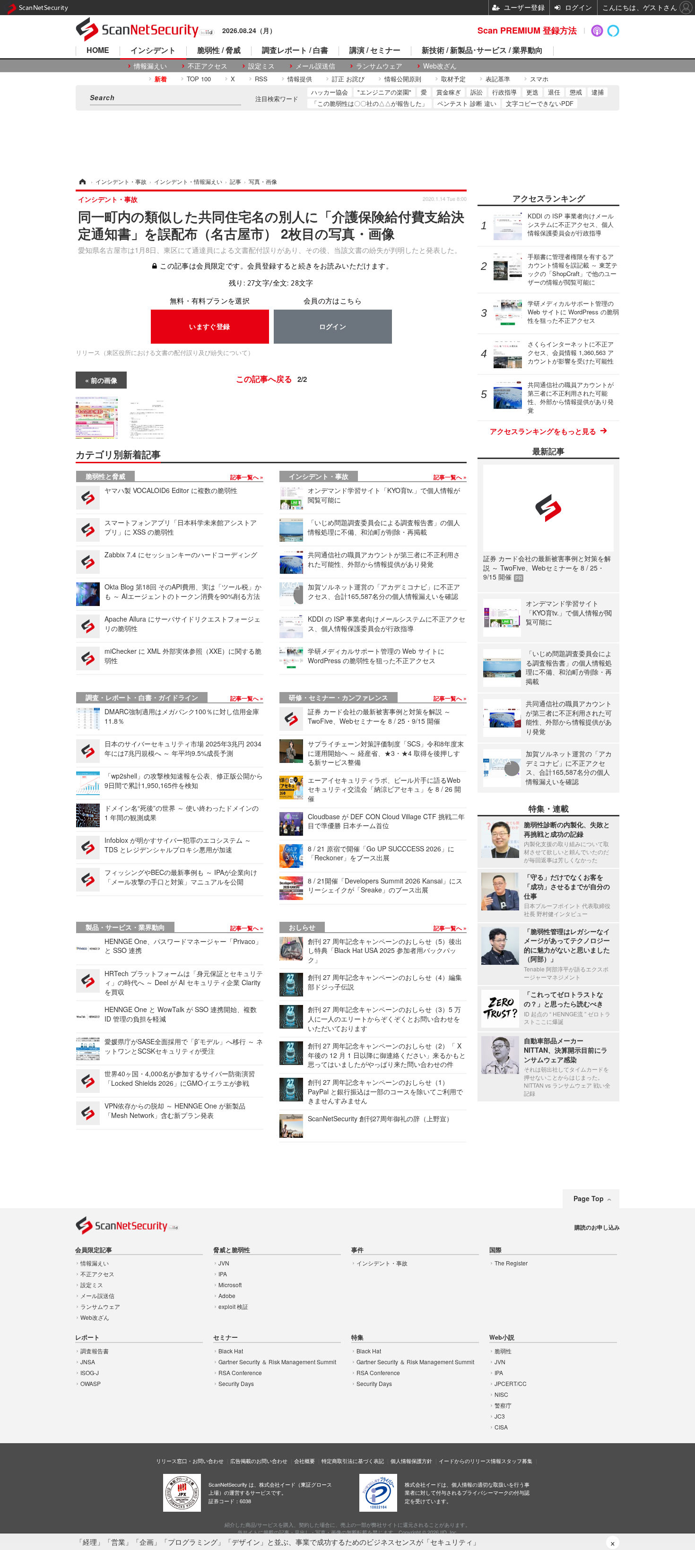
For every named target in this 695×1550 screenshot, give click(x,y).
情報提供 (299, 78)
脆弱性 (503, 1351)
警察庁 (503, 1405)
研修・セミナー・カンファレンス (338, 697)
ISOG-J (89, 1372)
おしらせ (302, 927)
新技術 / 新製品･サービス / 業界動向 (482, 50)
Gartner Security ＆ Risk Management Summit (277, 1362)
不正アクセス (207, 65)
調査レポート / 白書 (295, 50)
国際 (495, 1250)
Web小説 (501, 1338)
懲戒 (576, 91)
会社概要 (304, 1460)
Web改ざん (440, 65)
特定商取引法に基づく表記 (352, 1460)
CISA (501, 1427)
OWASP (90, 1383)
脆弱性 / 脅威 (219, 50)
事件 (357, 1250)
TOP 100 (199, 78)
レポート (87, 1338)
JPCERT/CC (511, 1383)
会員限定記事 (93, 1250)
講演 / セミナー (374, 50)
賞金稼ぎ (448, 91)
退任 (554, 91)
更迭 (532, 91)
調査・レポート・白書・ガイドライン (142, 697)
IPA (222, 1274)
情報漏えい (150, 65)
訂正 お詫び (348, 78)
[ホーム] (82, 181)
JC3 (500, 1416)
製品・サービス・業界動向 (125, 927)
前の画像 (104, 380)
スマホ (539, 78)
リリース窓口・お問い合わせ (190, 1460)
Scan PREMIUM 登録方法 (527, 30)
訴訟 (476, 91)
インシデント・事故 (318, 476)
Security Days (236, 1383)
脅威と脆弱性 (231, 1250)
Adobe (226, 1295)
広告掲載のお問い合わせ (258, 1460)
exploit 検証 (233, 1306)
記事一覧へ (245, 477)
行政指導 (504, 91)
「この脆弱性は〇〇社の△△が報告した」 (369, 103)
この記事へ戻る (271, 378)
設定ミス (261, 65)
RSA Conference (240, 1372)
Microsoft (230, 1285)
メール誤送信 (315, 65)
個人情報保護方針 (411, 1460)
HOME (98, 50)
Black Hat (230, 1351)
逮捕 (597, 91)
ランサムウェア (379, 65)
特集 (357, 1338)
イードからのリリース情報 (470, 1460)
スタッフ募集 (516, 1460)
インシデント (153, 50)
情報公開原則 (402, 78)
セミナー (225, 1338)
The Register (511, 1263)
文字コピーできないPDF (539, 103)
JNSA (87, 1362)
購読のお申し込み (597, 1227)
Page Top (588, 1198)
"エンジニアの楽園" (384, 91)
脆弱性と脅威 (105, 476)
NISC (501, 1394)
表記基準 (498, 78)
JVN (223, 1263)
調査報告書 (94, 1351)
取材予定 (453, 78)
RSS (261, 78)
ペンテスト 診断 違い (466, 103)
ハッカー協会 (329, 91)
